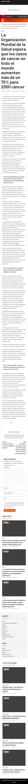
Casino (4, 638)
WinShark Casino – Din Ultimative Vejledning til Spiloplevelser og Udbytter (13, 689)
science (3, 538)
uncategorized (6, 713)
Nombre (6, 488)
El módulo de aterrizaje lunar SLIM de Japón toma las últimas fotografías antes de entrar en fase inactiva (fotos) (20, 447)
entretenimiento (6, 634)
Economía (4, 627)
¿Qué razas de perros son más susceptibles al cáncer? (8, 445)
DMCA (3, 652)
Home (3, 621)
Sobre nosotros (6, 650)
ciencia (4, 629)
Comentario (7, 467)
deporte (4, 632)
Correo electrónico (9, 493)
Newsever (20, 780)
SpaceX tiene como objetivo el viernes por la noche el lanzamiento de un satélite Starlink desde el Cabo (14, 542)
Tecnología (5, 631)
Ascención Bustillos (6, 91)
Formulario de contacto (8, 636)
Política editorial (6, 654)
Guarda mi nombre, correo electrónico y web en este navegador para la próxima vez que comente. (14, 505)
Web (5, 498)
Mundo (4, 625)
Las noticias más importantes (9, 623)
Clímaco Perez (15, 693)
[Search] (26, 20)
